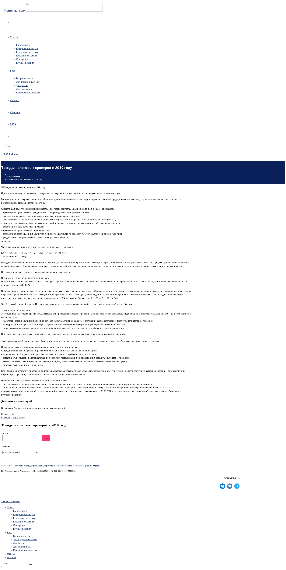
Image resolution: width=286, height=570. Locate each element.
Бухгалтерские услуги (24, 518)
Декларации (19, 525)
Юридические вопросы (25, 550)
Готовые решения (22, 529)
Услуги (10, 507)
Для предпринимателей (25, 539)
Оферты (96, 466)
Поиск (5, 433)
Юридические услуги (24, 514)
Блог (9, 532)
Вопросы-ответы (21, 536)
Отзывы (11, 554)
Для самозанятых (22, 546)
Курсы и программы (23, 521)
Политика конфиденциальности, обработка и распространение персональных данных (52, 466)
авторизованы (26, 408)
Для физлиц (19, 543)
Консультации (20, 511)
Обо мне (11, 557)
